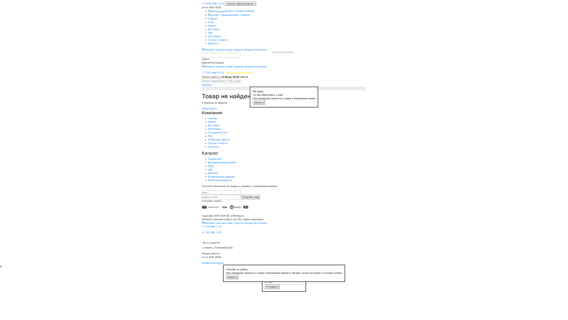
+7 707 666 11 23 (211, 232)
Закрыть (259, 102)
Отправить (272, 286)
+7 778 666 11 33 (211, 226)
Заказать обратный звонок (240, 3)
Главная (212, 18)
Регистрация (216, 62)
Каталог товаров (240, 14)
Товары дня (214, 158)
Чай (210, 169)
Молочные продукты (220, 180)
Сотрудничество (217, 132)
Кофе (211, 165)
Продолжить (209, 108)
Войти (205, 62)
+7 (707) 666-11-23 (213, 72)
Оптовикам (214, 36)
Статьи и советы (218, 39)
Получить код (250, 196)
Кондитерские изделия (221, 176)
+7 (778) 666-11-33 (213, 3)
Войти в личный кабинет (240, 10)
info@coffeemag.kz (213, 262)
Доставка (213, 29)
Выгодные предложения (222, 162)
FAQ (210, 32)
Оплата (212, 25)
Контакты (213, 43)
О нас (211, 22)
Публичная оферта (219, 139)
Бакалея (212, 173)
